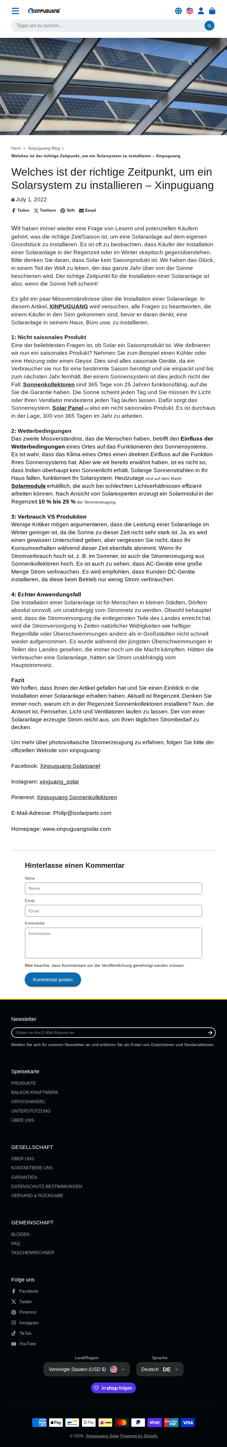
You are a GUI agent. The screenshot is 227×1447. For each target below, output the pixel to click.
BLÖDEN (20, 1234)
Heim (16, 148)
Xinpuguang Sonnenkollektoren (77, 797)
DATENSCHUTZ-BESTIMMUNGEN (46, 1186)
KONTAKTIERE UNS (32, 1167)
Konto (201, 10)
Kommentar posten (53, 979)
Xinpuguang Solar (102, 1435)
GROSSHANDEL (28, 1101)
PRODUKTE (23, 1083)
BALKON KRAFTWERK (34, 1092)
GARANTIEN (24, 1177)
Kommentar (35, 923)
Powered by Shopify (139, 1435)
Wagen (212, 10)
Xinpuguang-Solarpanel (70, 766)
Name (30, 878)
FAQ (15, 1243)
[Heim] (44, 10)
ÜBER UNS (22, 1120)
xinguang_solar (59, 781)
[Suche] (210, 26)
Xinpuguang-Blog (44, 148)
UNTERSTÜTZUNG (31, 1110)
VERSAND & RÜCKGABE (37, 1195)
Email (30, 901)
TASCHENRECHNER (32, 1252)
